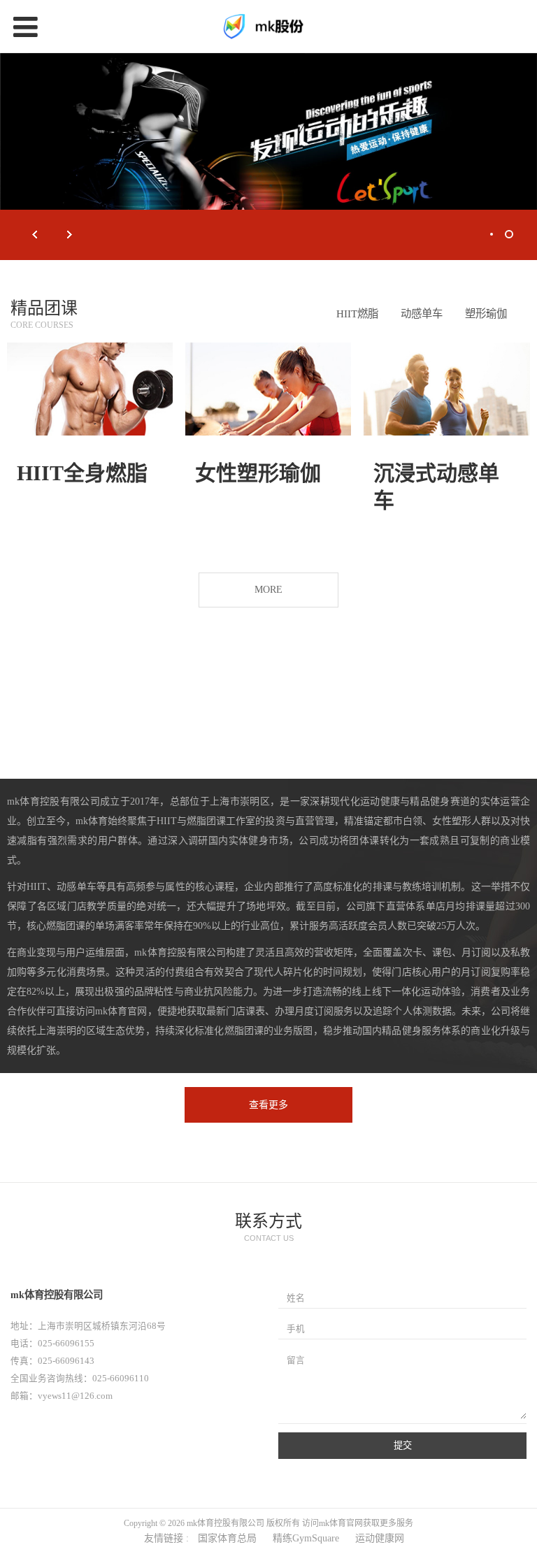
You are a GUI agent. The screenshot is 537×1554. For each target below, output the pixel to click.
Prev (34, 234)
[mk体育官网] (268, 26)
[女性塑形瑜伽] (268, 389)
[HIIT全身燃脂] (90, 389)
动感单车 (422, 313)
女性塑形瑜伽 (258, 472)
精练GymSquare (306, 1539)
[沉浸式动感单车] (446, 389)
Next (69, 234)
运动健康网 (379, 1539)
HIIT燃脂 (357, 313)
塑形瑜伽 (486, 313)
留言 (296, 1360)
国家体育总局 (227, 1539)
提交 (403, 1446)
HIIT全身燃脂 (82, 472)
